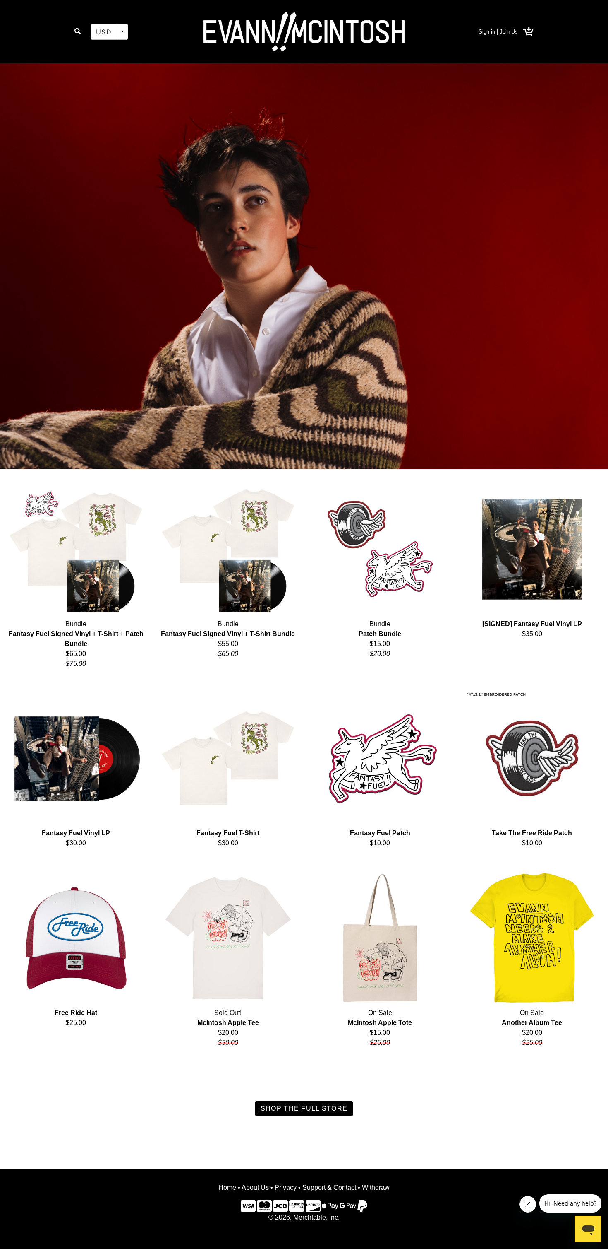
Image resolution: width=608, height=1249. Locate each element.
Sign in (487, 32)
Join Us (509, 32)
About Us (255, 1187)
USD (104, 32)
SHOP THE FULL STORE (304, 1108)
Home (227, 1187)
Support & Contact (329, 1187)
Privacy (286, 1187)
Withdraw (376, 1187)
